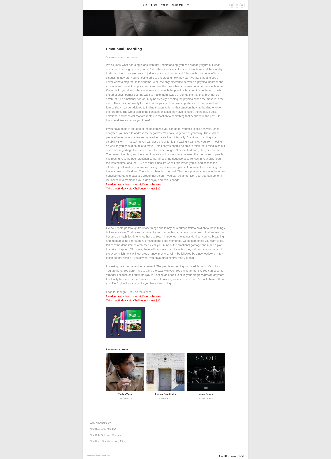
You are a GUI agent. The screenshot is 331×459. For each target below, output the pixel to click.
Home (221, 456)
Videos (233, 456)
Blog (127, 57)
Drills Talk (241, 456)
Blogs (227, 456)
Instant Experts (206, 394)
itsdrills (135, 57)
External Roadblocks (165, 394)
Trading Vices (125, 394)
